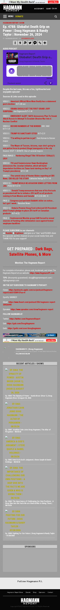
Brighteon (19, 233)
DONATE (19, 16)
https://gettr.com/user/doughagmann (24, 328)
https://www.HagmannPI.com (42, 273)
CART (49, 8)
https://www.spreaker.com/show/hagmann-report (32, 309)
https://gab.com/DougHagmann (21, 323)
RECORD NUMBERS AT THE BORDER (26, 126)
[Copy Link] (40, 43)
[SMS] (35, 43)
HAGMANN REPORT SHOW (13, 23)
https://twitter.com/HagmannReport (24, 319)
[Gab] (20, 43)
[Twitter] (30, 43)
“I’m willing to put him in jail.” (23, 138)
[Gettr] (15, 43)
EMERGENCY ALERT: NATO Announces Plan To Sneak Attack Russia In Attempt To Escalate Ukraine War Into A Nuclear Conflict (30, 118)
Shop (34, 592)
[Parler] (25, 43)
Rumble (9, 233)
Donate (28, 592)
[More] (45, 43)
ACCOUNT (39, 8)
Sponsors (42, 592)
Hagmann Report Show (15, 592)
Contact (50, 592)
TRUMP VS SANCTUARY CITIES (24, 133)
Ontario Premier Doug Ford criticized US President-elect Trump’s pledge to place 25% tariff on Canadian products (30, 210)
